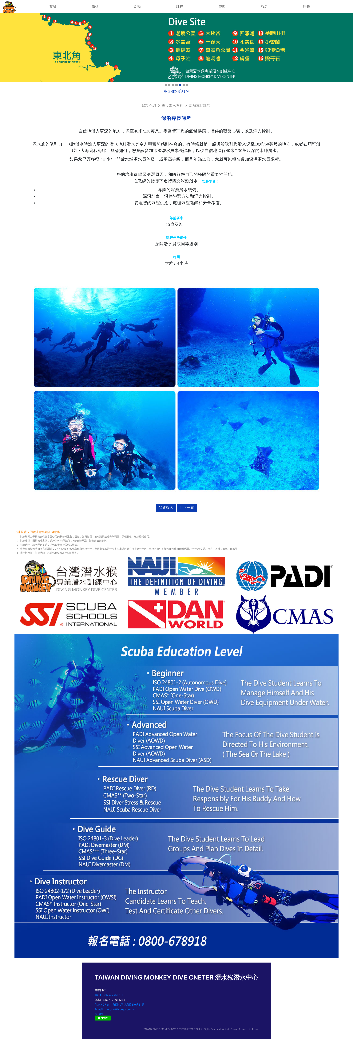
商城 (53, 7)
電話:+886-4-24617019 (109, 995)
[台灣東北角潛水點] (180, 85)
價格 (95, 7)
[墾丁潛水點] (187, 85)
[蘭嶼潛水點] (169, 85)
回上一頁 (187, 508)
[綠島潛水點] (176, 85)
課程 (179, 7)
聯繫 (306, 7)
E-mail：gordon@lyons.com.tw (115, 1009)
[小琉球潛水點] (184, 85)
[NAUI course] (166, 85)
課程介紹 (149, 106)
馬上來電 (99, 1014)
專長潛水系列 (172, 106)
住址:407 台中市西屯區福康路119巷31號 (119, 1004)
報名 (264, 7)
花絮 (222, 7)
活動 (137, 7)
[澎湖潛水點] (173, 85)
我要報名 (166, 508)
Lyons (255, 1029)
